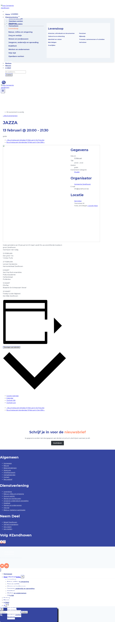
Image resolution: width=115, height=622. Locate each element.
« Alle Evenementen (10, 116)
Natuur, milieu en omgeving (14, 494)
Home (7, 14)
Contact (6, 477)
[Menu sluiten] (0, 569)
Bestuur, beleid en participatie (14, 510)
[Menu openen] (3, 91)
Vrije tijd (6, 508)
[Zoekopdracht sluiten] (2, 609)
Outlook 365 (10, 400)
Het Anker (78, 201)
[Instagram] (4, 542)
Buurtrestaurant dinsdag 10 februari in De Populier (25, 140)
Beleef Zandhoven (10, 522)
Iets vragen (8, 527)
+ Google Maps (92, 206)
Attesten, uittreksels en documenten (61, 33)
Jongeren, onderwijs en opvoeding (16, 501)
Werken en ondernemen (13, 505)
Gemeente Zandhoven (82, 184)
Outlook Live (11, 403)
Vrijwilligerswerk (9, 472)
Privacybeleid (9, 552)
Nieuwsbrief (8, 479)
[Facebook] (1, 542)
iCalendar (9, 398)
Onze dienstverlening (12, 577)
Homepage (8, 463)
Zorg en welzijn (9, 496)
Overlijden (51, 45)
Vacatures (7, 470)
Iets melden (13, 14)
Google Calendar (12, 396)
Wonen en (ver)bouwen (12, 498)
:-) (4, 605)
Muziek (77, 172)
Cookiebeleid (9, 554)
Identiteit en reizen (55, 39)
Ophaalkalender (9, 475)
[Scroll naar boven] (2, 566)
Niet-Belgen (52, 42)
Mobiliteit (7, 503)
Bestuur (8, 63)
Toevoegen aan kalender (11, 347)
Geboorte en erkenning (56, 36)
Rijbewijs (82, 36)
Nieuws (8, 65)
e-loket (8, 68)
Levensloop (55, 28)
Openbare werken (16, 21)
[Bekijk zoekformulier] (4, 82)
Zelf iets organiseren (11, 524)
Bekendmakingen (10, 468)
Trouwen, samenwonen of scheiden (92, 39)
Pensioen (82, 33)
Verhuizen (82, 42)
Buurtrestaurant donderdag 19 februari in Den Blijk (25, 142)
